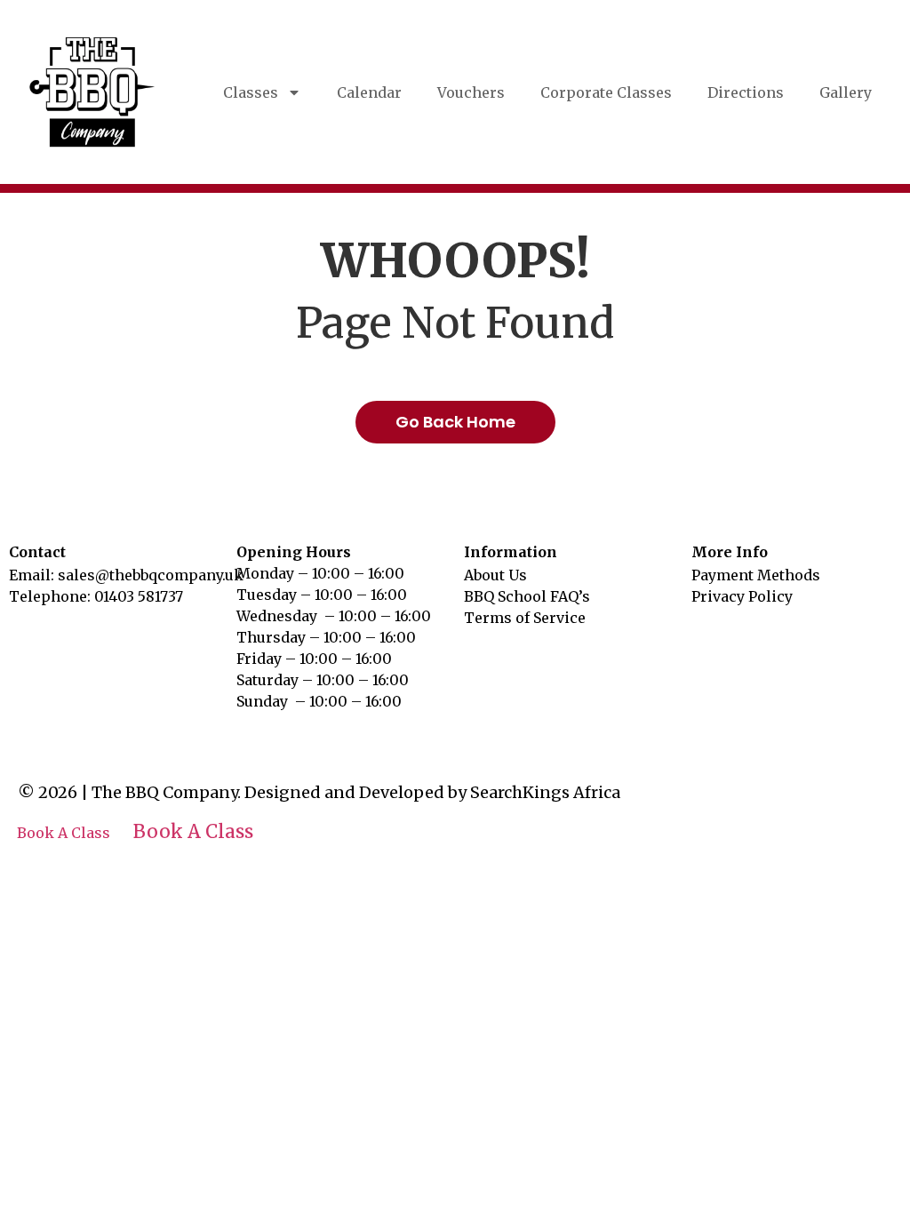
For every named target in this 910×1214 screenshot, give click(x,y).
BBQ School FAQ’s (527, 596)
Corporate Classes (606, 92)
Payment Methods (755, 575)
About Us (495, 575)
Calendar (369, 92)
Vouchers (471, 92)
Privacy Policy (742, 596)
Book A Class (63, 833)
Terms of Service (525, 618)
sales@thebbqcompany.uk (150, 575)
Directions (745, 92)
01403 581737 (138, 596)
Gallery (845, 92)
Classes (250, 92)
